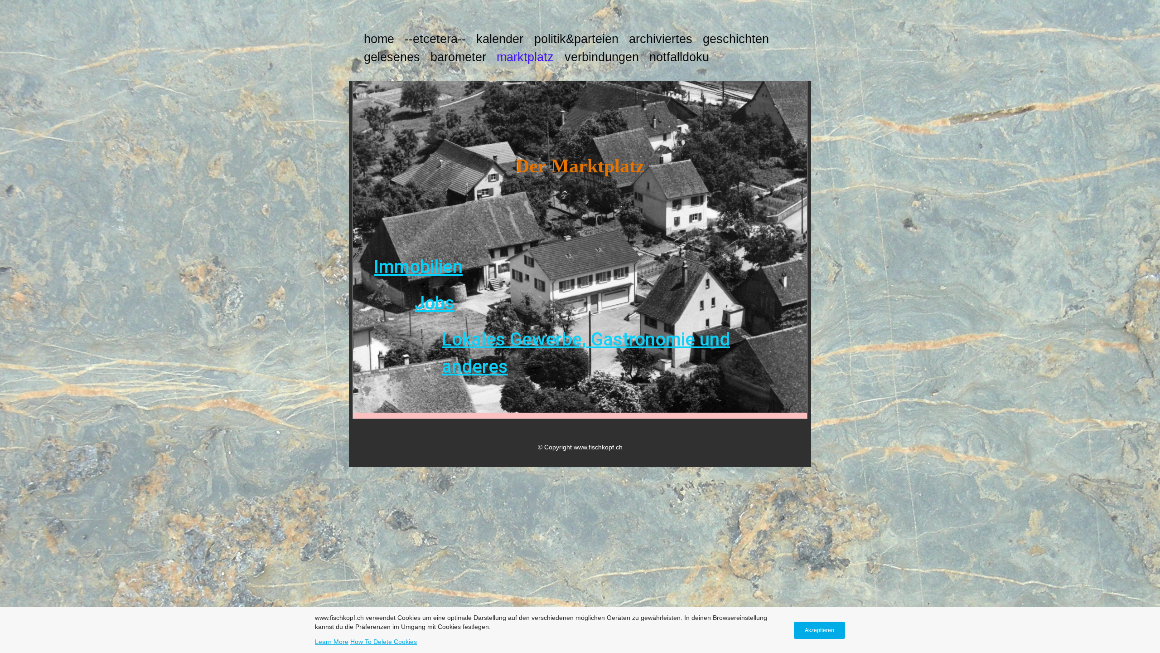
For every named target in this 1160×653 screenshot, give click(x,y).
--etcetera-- (435, 39)
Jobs (434, 303)
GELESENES (392, 57)
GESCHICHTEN (736, 39)
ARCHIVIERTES (660, 39)
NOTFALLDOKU (679, 57)
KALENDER (499, 39)
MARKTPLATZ (525, 57)
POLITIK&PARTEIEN (576, 39)
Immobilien (418, 267)
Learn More (331, 641)
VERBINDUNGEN (602, 57)
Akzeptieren (819, 630)
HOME (379, 39)
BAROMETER (458, 57)
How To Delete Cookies (383, 641)
